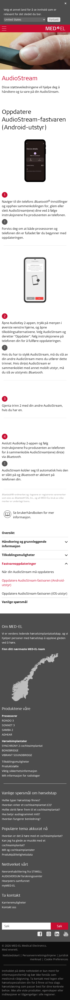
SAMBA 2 (7, 730)
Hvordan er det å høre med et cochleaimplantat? (32, 836)
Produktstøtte (10, 766)
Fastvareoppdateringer (19, 564)
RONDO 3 (8, 720)
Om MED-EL (12, 627)
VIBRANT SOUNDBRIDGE (17, 755)
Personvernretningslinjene (39, 955)
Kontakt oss (9, 907)
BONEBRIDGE (10, 750)
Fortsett (54, 19)
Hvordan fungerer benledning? (21, 819)
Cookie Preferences (56, 959)
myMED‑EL (8, 885)
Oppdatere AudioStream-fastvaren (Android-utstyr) (33, 582)
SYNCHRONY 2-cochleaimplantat (22, 745)
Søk (59, 926)
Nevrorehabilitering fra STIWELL (22, 871)
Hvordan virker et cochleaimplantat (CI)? (27, 805)
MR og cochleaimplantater (18, 850)
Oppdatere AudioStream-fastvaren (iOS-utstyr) (34, 593)
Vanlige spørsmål (14, 602)
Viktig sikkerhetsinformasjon (19, 771)
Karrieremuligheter (14, 902)
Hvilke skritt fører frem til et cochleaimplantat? (31, 809)
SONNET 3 (8, 725)
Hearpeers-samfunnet (15, 881)
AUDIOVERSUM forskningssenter (22, 876)
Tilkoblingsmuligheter (18, 555)
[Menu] (4, 28)
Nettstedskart (11, 955)
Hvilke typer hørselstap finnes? (21, 800)
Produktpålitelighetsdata (17, 854)
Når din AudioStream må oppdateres (28, 572)
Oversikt (8, 533)
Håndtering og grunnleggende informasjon (24, 544)
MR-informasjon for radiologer (21, 775)
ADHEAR (7, 734)
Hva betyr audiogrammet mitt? (21, 814)
